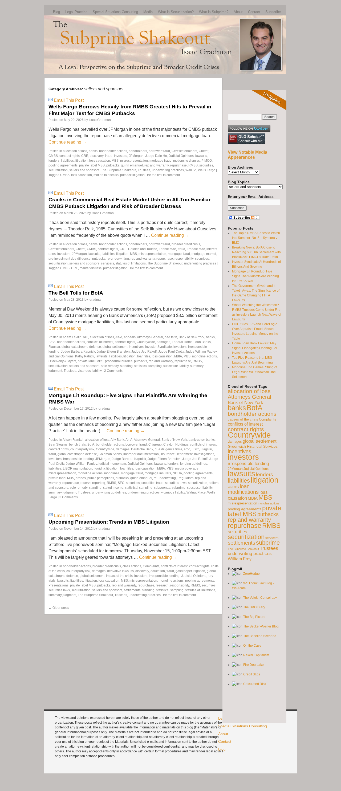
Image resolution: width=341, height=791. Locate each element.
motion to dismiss (106, 175)
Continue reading (67, 142)
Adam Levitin (72, 337)
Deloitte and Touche (142, 249)
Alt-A (118, 337)
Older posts (58, 608)
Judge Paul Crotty (171, 351)
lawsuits (201, 156)
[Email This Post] (50, 100)
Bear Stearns (57, 444)
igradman (96, 299)
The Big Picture (254, 617)
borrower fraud (159, 151)
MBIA (178, 356)
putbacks (112, 165)
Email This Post (69, 100)
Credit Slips (251, 674)
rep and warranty (156, 165)
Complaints (151, 566)
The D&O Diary (254, 607)
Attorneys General (150, 337)
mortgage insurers (158, 473)
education (158, 571)
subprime (178, 488)
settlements (132, 590)
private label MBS (92, 165)
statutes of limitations (131, 263)
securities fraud (152, 483)
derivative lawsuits (120, 571)
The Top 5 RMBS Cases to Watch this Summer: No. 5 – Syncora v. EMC (256, 237)
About (238, 12)
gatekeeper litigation (190, 571)
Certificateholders (184, 151)
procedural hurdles (118, 361)
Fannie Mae (167, 249)
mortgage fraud (160, 160)
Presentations (58, 585)
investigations (204, 454)
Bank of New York (191, 337)
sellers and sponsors (84, 170)
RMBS (193, 165)
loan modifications (243, 489)
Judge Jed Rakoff (144, 351)
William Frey (239, 558)
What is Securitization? (176, 12)
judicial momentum (112, 464)
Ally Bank (117, 440)
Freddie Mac (196, 249)
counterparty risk (82, 449)
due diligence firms (168, 449)
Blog (56, 12)
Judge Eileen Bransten (113, 351)
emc (187, 449)
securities (206, 165)
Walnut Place (196, 492)
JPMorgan (136, 156)
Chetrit (203, 151)
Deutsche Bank (142, 449)
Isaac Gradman (100, 120)
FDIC (195, 449)
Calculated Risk (254, 684)
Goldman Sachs (110, 454)
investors (120, 156)
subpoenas (162, 488)
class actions (132, 566)
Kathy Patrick (84, 356)
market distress (91, 268)
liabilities (67, 160)
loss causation (99, 160)
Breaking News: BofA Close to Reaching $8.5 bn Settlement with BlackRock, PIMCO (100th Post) (256, 252)
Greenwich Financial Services (253, 446)
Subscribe (273, 12)
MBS (115, 160)
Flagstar (54, 347)
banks (93, 151)
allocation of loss (75, 151)
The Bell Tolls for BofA (75, 293)
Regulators (185, 478)
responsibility (183, 258)
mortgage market (204, 254)
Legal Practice (76, 12)
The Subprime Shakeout (118, 170)
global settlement (115, 347)
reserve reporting (92, 483)
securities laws (175, 483)
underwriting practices (168, 170)
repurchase (178, 165)
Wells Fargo (206, 170)
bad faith (171, 337)
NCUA (177, 473)
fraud (108, 156)
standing (126, 366)
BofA (51, 342)
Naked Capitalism (256, 655)
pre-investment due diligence (69, 258)
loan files (143, 356)
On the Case (252, 645)
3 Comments (68, 497)
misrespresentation (134, 160)
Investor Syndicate (158, 347)
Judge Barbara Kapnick (78, 351)
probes (81, 478)
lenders (53, 160)
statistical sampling (148, 366)
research (162, 585)
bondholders (138, 151)
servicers (107, 263)
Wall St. (190, 170)
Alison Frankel (73, 440)
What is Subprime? (213, 12)
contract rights (69, 156)
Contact (254, 12)
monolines (111, 473)
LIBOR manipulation (77, 468)
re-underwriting (118, 258)
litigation (81, 160)
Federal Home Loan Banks (191, 342)
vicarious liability (90, 371)
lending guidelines (193, 464)
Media (148, 12)
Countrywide (146, 342)
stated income (113, 488)
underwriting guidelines (109, 492)
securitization (58, 170)
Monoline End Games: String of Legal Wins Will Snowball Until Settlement (254, 372)
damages (163, 342)
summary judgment (62, 492)
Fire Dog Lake (253, 665)
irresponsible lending (78, 459)
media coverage (186, 468)
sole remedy (110, 366)
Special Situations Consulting (115, 12)
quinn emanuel (132, 165)
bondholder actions (113, 151)
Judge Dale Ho (156, 156)
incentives (136, 347)
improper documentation (141, 454)
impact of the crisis (119, 576)
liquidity (99, 468)
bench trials (77, 444)
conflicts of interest (100, 342)
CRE (84, 156)
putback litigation (132, 175)
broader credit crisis (186, 244)
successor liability (176, 366)
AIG (85, 337)
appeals (130, 337)
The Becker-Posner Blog (261, 626)
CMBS (53, 156)
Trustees (144, 170)
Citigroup (155, 444)
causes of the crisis (243, 419)
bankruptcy (196, 440)
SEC (121, 483)
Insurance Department (176, 454)
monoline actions (204, 356)
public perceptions (100, 478)
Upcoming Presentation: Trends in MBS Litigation (108, 522)
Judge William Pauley (201, 351)
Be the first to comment (163, 175)
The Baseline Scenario (259, 636)
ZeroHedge (251, 574)
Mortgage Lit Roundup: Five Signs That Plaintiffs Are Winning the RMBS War (255, 276)
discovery (96, 156)
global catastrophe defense (81, 347)
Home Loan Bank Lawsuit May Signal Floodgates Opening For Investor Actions (254, 348)
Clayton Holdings (175, 444)
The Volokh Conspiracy (260, 598)
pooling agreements (63, 165)
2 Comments (113, 371)
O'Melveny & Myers (62, 361)
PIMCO (206, 160)
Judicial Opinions (181, 156)
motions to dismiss (186, 160)
